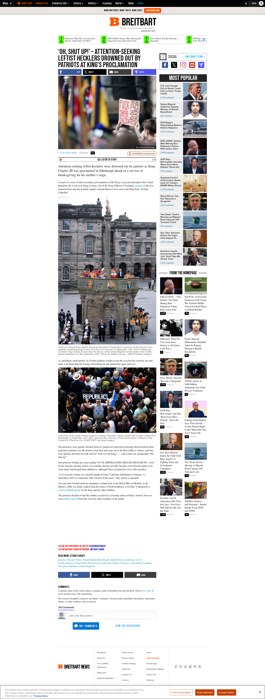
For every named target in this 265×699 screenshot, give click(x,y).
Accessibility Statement (102, 665)
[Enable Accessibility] (261, 3)
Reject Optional (204, 692)
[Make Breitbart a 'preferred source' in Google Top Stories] (141, 153)
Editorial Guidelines (105, 678)
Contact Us (127, 675)
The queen (63, 566)
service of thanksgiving (69, 490)
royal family (136, 562)
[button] (7, 3)
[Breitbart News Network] (163, 56)
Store (148, 653)
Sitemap (150, 680)
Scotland (147, 562)
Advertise (126, 669)
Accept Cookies (226, 692)
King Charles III (83, 562)
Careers (125, 680)
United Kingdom (87, 566)
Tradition (73, 566)
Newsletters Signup (154, 669)
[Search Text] (246, 3)
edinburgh (130, 559)
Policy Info (101, 673)
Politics (78, 559)
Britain (86, 559)
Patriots (116, 562)
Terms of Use (127, 653)
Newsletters (42, 3)
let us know (147, 590)
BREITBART (138, 21)
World (118, 3)
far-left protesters (66, 562)
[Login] (253, 3)
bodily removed (70, 498)
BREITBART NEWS (77, 667)
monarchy (96, 562)
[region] (132, 692)
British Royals (117, 559)
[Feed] (200, 666)
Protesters (125, 562)
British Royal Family (100, 559)
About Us (101, 658)
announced (140, 185)
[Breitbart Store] (140, 3)
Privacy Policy (128, 658)
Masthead (101, 653)
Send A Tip (151, 675)
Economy (107, 3)
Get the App (151, 664)
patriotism (107, 562)
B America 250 (59, 3)
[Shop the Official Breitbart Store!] (195, 56)
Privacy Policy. (41, 695)
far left (139, 559)
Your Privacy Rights (181, 692)
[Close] (260, 691)
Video (131, 3)
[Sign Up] (152, 10)
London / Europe (66, 559)
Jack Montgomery (68, 153)
